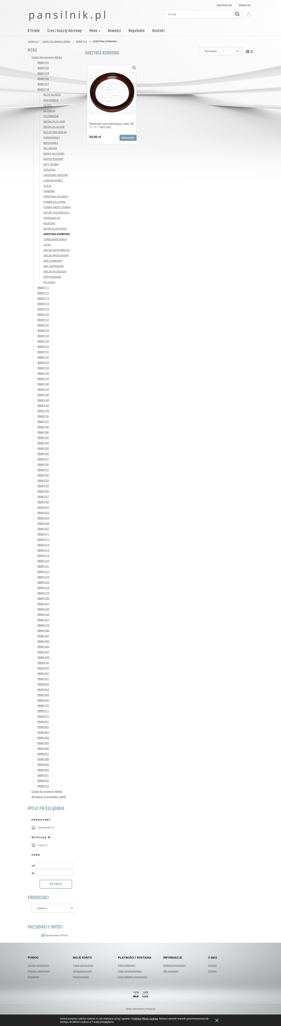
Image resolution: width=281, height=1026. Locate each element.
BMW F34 (43, 368)
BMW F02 (43, 67)
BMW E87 (43, 753)
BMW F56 (43, 416)
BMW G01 (43, 507)
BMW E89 (43, 764)
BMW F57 (43, 421)
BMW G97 (43, 652)
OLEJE (47, 185)
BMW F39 (43, 378)
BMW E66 (43, 700)
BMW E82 (43, 727)
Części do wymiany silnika (47, 791)
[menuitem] (37, 31)
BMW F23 (43, 330)
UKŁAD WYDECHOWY (56, 255)
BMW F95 (43, 485)
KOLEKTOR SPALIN (55, 132)
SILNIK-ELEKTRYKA (55, 228)
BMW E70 (43, 705)
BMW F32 (43, 357)
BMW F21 (43, 319)
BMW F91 (43, 469)
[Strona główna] (67, 15)
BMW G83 (43, 646)
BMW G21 (43, 566)
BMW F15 (43, 303)
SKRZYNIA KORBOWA (56, 234)
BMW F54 (43, 405)
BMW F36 (43, 373)
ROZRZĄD (49, 223)
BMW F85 (43, 448)
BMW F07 (43, 84)
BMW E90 (43, 769)
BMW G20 (43, 560)
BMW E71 (43, 711)
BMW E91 (43, 775)
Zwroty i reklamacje (38, 965)
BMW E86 (43, 748)
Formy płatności (126, 965)
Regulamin (33, 976)
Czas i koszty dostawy (130, 971)
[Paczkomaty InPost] (54, 935)
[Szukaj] (237, 14)
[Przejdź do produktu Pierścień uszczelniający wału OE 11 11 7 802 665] (111, 92)
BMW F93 (43, 480)
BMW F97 (43, 496)
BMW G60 (43, 614)
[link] (43, 827)
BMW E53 (43, 668)
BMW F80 (43, 432)
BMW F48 (43, 400)
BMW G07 (43, 528)
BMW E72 (43, 716)
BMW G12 (43, 539)
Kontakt (212, 965)
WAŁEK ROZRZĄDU (54, 271)
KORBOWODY (51, 137)
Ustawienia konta (82, 971)
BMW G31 (43, 603)
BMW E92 (43, 780)
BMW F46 (43, 394)
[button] (134, 67)
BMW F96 (43, 491)
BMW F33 (43, 362)
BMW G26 (43, 582)
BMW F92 (43, 475)
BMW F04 (43, 73)
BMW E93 (43, 786)
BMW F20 (43, 314)
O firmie (212, 971)
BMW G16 (43, 555)
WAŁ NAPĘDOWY (53, 266)
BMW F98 (43, 502)
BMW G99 (43, 657)
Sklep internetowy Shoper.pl (140, 1008)
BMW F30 (43, 346)
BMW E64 (43, 689)
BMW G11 (43, 534)
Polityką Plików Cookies (145, 1018)
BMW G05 (43, 518)
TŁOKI (47, 244)
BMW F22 (43, 325)
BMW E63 (43, 684)
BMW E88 (43, 759)
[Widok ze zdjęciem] (247, 51)
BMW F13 (43, 298)
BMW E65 (43, 694)
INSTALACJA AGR (54, 121)
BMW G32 (43, 609)
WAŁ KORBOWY (52, 260)
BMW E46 (43, 662)
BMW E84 (43, 737)
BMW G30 (43, 598)
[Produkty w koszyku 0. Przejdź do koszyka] (249, 14)
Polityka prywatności (174, 965)
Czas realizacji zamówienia (132, 976)
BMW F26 (43, 341)
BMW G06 (43, 523)
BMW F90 (43, 464)
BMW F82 (43, 437)
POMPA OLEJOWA (54, 201)
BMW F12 (43, 293)
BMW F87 (43, 459)
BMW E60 (43, 673)
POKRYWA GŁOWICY (55, 196)
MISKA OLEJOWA (53, 153)
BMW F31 (43, 351)
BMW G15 (43, 550)
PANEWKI (49, 191)
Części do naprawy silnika (47, 57)
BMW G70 (43, 625)
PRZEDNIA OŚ (51, 218)
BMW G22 (43, 571)
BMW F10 (43, 89)
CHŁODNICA (50, 100)
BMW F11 (43, 287)
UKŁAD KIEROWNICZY (56, 250)
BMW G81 (43, 635)
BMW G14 (43, 544)
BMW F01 (43, 62)
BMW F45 (43, 389)
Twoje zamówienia (83, 965)
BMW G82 (43, 641)
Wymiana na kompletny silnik (49, 796)
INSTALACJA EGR (54, 126)
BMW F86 (43, 453)
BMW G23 (43, 577)
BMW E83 (43, 732)
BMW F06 (43, 78)
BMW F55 (43, 410)
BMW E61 (43, 678)
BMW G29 (43, 593)
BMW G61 (43, 619)
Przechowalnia (81, 976)
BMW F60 (43, 427)
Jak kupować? (171, 971)
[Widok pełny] (251, 51)
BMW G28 (43, 587)
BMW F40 (43, 384)
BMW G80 (43, 630)
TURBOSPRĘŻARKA (55, 239)
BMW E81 (43, 721)
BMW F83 (43, 443)
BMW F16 (43, 309)
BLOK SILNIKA (52, 94)
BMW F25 (43, 335)
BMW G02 (43, 512)
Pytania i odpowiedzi (39, 971)
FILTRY (47, 105)
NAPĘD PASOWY (53, 159)
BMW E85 (43, 743)
